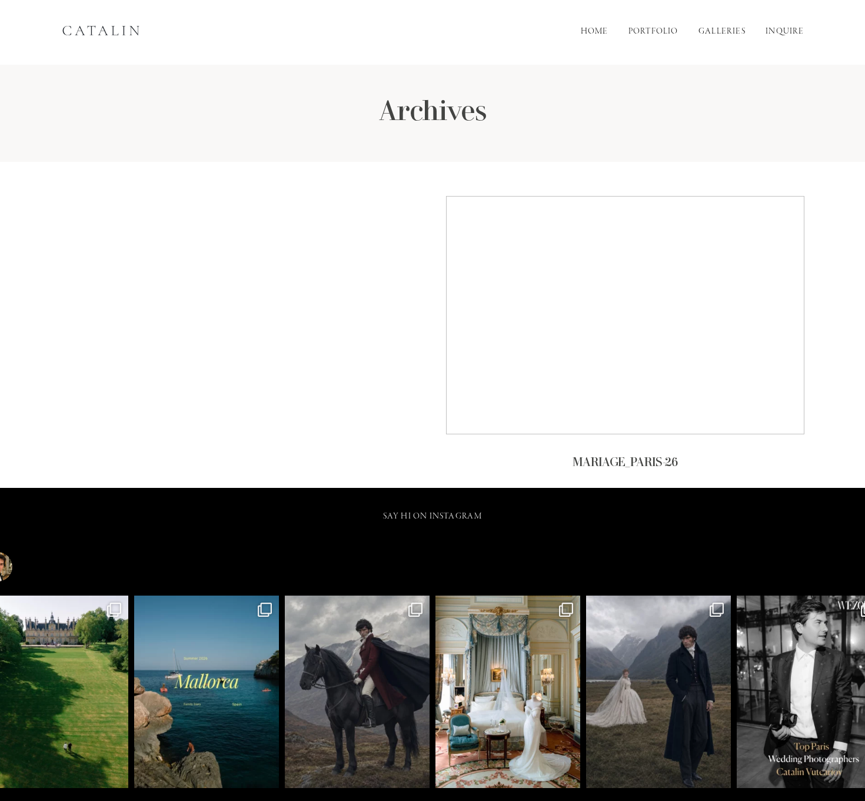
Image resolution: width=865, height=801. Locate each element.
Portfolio (653, 32)
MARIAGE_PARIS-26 (625, 342)
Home (594, 32)
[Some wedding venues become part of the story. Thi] (507, 692)
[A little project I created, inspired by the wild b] (658, 692)
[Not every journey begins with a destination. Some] (357, 692)
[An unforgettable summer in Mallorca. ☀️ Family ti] (206, 692)
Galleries (722, 32)
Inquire (785, 32)
